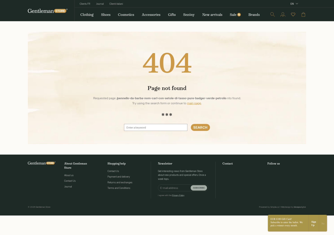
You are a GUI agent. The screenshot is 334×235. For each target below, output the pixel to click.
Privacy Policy (178, 195)
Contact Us (70, 180)
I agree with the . (171, 195)
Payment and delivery (119, 176)
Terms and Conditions (119, 188)
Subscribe (199, 187)
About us (69, 175)
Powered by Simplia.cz (269, 207)
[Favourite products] (293, 14)
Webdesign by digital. (293, 207)
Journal (100, 3)
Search (200, 127)
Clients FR (85, 3)
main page (194, 103)
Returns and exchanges (120, 182)
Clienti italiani (116, 3)
